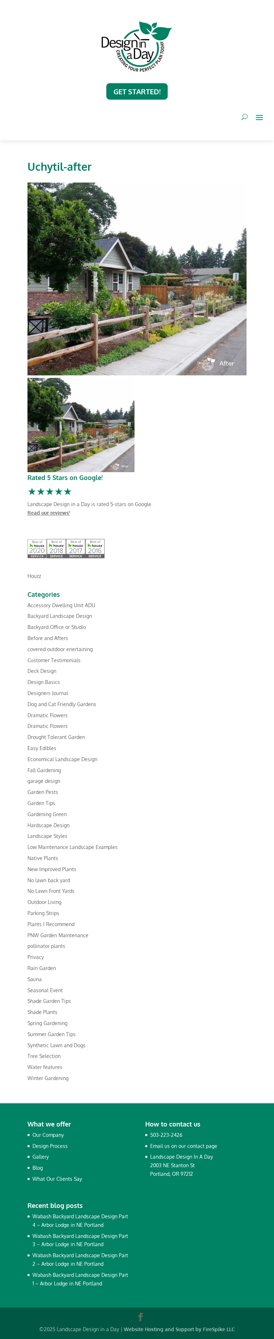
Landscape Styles (47, 836)
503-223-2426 (166, 1135)
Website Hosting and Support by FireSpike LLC (179, 1329)
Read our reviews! (48, 513)
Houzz (34, 576)
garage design (43, 781)
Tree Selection (44, 1056)
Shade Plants (42, 1012)
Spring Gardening (47, 1023)
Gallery (40, 1157)
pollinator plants (46, 946)
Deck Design (41, 671)
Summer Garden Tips (51, 1034)
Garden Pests (42, 792)
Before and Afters (47, 638)
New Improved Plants (51, 869)
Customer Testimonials (54, 660)
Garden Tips (41, 803)
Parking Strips (43, 913)
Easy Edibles (41, 748)
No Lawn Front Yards (51, 891)
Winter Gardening (47, 1078)
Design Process (50, 1146)
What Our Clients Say (57, 1179)
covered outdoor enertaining (60, 649)
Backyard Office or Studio (56, 627)
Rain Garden (41, 968)
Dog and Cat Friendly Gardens (61, 704)
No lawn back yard (48, 880)
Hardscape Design (48, 825)
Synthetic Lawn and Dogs (56, 1045)
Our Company (48, 1135)
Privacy (35, 957)
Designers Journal (47, 693)
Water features (44, 1067)
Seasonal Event (45, 990)
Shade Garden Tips (49, 1001)
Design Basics (43, 682)
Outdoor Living (44, 902)
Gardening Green (47, 814)
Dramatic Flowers (47, 715)
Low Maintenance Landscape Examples (72, 847)
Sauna (34, 979)
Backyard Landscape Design (59, 616)
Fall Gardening (44, 770)
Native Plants (42, 858)
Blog (37, 1168)
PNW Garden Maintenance (57, 935)
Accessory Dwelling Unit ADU (61, 605)
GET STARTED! (137, 91)
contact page (202, 1146)
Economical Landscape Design (62, 759)
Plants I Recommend (51, 924)
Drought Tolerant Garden (56, 737)
